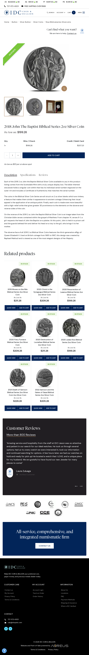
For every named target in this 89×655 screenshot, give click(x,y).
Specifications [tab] (28, 174)
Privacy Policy (10, 596)
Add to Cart (54, 155)
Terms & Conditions (12, 600)
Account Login (38, 590)
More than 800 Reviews (21, 434)
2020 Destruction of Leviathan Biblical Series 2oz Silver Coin (44, 342)
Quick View (11, 308)
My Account (9, 593)
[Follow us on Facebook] (6, 629)
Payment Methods (68, 600)
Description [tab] (10, 174)
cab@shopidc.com (15, 622)
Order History (38, 596)
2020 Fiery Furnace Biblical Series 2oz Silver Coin (17, 342)
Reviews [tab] (43, 174)
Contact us (71, 33)
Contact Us (44, 546)
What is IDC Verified (68, 606)
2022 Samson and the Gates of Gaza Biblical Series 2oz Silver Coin (44, 392)
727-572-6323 (13, 6)
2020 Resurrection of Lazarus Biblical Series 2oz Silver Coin (71, 292)
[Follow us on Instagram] (10, 629)
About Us (64, 590)
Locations (64, 593)
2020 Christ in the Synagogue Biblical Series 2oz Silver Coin (44, 292)
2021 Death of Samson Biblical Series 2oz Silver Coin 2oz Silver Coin (17, 392)
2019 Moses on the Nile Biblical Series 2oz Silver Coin (17, 292)
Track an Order (38, 593)
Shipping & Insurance (69, 603)
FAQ (62, 596)
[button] (4, 651)
